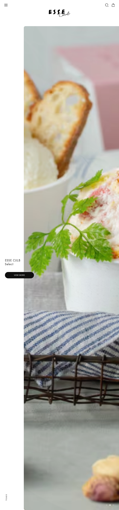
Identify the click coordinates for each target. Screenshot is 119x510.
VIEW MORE (19, 275)
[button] (106, 505)
